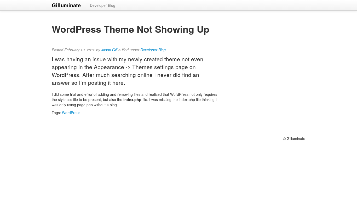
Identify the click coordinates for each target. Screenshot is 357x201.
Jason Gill (109, 49)
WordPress (71, 112)
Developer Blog (102, 5)
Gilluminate (66, 5)
